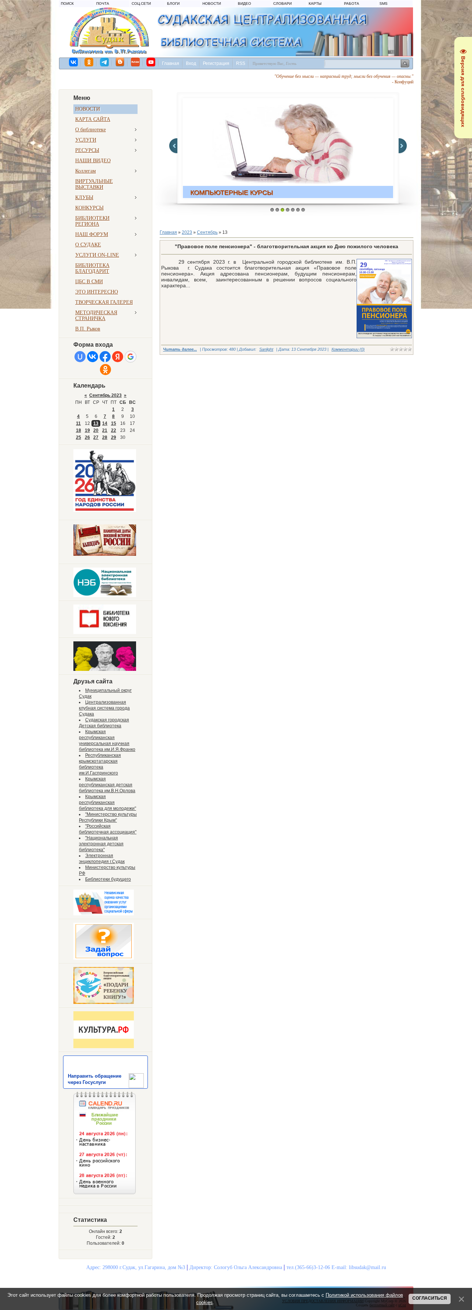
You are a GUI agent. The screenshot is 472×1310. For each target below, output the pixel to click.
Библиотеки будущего (108, 879)
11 (78, 423)
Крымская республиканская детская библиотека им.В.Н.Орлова (107, 784)
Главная (170, 63)
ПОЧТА (102, 3)
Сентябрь (207, 232)
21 (104, 430)
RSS (240, 63)
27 (95, 437)
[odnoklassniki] (89, 62)
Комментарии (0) (348, 349)
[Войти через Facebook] (105, 356)
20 (95, 430)
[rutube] (135, 62)
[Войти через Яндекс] (117, 356)
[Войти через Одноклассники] (105, 369)
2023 (187, 232)
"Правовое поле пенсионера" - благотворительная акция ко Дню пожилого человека (286, 246)
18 (78, 430)
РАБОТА (351, 3)
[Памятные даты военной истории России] (104, 554)
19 (87, 430)
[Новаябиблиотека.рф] (104, 632)
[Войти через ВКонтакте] (92, 356)
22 (113, 430)
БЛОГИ (173, 3)
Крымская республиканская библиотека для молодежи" (107, 802)
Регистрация (216, 63)
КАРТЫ (315, 3)
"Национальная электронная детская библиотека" (101, 843)
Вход (191, 63)
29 (113, 437)
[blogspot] (120, 62)
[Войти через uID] (80, 356)
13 (95, 423)
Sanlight (266, 349)
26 (87, 437)
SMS (383, 3)
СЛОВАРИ (282, 3)
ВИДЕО (244, 3)
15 (113, 423)
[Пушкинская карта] (104, 669)
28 (104, 437)
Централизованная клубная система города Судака (104, 708)
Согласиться (429, 1298)
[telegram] (104, 62)
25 (78, 437)
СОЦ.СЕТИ (141, 3)
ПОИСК (67, 3)
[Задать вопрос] (103, 958)
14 (104, 423)
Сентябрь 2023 (105, 395)
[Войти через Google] (130, 357)
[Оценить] (103, 913)
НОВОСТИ (211, 3)
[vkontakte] (73, 62)
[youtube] (151, 62)
